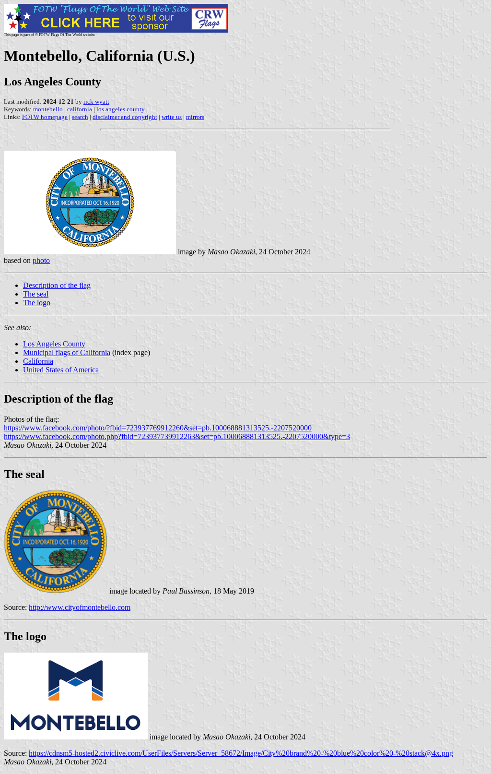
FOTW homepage (45, 116)
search (80, 116)
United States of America (61, 370)
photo (41, 260)
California (38, 361)
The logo (36, 302)
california (79, 109)
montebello (48, 109)
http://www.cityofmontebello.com (79, 607)
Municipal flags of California (66, 352)
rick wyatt (96, 101)
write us (172, 116)
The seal (35, 294)
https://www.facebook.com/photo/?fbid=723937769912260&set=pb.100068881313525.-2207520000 (158, 428)
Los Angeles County (54, 344)
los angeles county (120, 109)
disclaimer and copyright (125, 116)
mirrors (195, 116)
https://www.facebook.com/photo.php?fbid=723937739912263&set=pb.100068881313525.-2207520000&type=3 (177, 436)
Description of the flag (57, 285)
